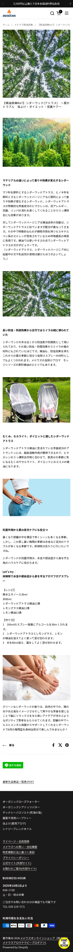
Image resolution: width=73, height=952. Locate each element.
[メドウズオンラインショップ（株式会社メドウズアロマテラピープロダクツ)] (9, 13)
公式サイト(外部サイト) (17, 863)
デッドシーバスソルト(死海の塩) (22, 812)
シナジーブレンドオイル (17, 829)
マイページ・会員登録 (16, 841)
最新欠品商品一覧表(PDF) (18, 782)
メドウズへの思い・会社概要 (20, 847)
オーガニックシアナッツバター (21, 807)
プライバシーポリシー (16, 857)
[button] (52, 13)
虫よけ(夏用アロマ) (14, 823)
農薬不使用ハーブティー (17, 818)
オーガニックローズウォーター (21, 801)
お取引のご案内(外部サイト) (19, 868)
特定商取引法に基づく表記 (19, 852)
